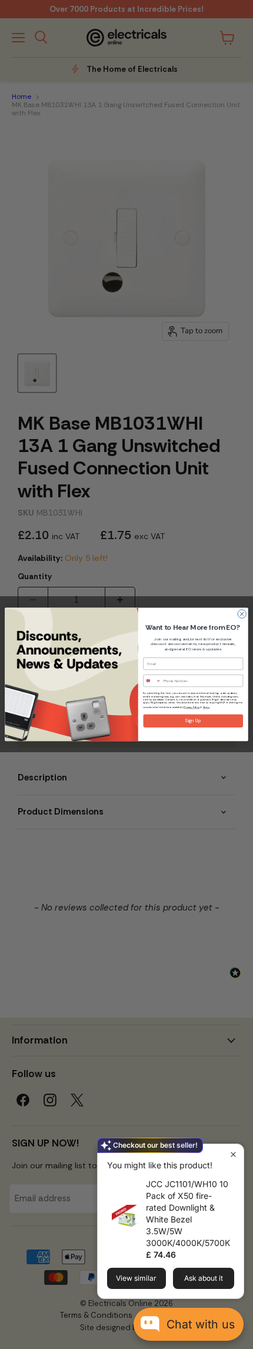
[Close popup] (233, 1154)
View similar (136, 1278)
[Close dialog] (242, 614)
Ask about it (203, 1278)
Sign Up (193, 721)
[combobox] (152, 681)
